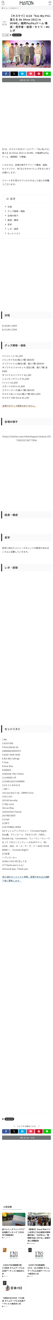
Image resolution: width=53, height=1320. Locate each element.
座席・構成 (13, 219)
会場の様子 (13, 215)
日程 (10, 206)
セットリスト (14, 233)
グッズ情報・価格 (16, 211)
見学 (10, 224)
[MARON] (26, 3)
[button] (6, 74)
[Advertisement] (26, 112)
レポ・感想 (13, 228)
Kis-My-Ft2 (16, 35)
